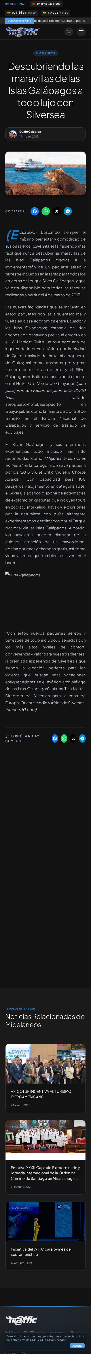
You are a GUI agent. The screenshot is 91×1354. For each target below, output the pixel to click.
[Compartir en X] (57, 211)
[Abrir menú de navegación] (81, 31)
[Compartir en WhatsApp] (46, 211)
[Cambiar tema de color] (68, 31)
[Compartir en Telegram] (68, 211)
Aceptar (77, 1345)
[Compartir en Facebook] (34, 211)
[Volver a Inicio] (22, 32)
